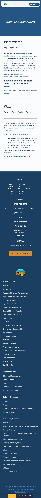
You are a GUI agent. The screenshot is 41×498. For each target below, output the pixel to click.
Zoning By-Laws (9, 412)
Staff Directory (8, 365)
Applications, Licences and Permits (16, 297)
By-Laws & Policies (10, 304)
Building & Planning (10, 397)
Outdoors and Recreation (12, 387)
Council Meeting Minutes (12, 315)
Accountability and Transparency (15, 293)
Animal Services (9, 430)
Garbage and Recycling (12, 443)
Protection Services (10, 457)
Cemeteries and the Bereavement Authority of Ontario (20, 435)
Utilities (6, 468)
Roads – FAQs (8, 361)
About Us (6, 286)
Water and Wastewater (11, 472)
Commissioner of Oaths (12, 307)
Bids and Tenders (9, 300)
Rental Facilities (9, 358)
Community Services (11, 419)
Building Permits (9, 401)
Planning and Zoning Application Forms (18, 409)
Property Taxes (9, 354)
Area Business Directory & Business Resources (20, 426)
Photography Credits (11, 347)
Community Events (10, 380)
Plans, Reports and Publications (15, 351)
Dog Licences (8, 318)
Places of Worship (10, 454)
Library (5, 383)
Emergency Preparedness (12, 325)
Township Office (9, 281)
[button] (18, 4)
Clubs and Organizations (12, 376)
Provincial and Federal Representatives (17, 461)
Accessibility (8, 289)
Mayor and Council (10, 336)
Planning (6, 405)
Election (6, 322)
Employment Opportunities (13, 329)
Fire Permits (7, 333)
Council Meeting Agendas (12, 311)
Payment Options (9, 343)
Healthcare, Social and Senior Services (17, 446)
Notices (6, 340)
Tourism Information (10, 390)
